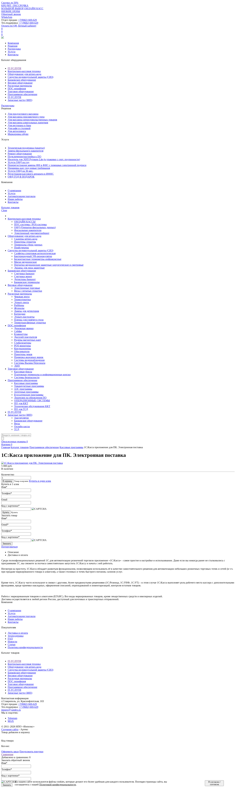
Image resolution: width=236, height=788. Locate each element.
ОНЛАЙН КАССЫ (24, 221)
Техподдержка (15, 635)
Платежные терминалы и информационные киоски (42, 374)
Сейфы (18, 331)
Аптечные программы (26, 391)
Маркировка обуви (18, 134)
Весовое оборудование (20, 82)
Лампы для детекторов (26, 311)
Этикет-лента (21, 302)
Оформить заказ (10, 751)
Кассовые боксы (23, 371)
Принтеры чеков (23, 354)
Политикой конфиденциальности (57, 784)
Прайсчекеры (21, 247)
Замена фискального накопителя (25, 150)
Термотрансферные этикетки (30, 322)
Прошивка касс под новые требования (29, 168)
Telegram (12, 718)
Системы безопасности (26, 377)
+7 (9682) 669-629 (28, 22)
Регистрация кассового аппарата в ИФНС (31, 173)
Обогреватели (22, 351)
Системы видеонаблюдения (29, 360)
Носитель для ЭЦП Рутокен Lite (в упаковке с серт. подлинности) (44, 159)
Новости (12, 641)
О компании (14, 190)
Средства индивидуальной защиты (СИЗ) (30, 77)
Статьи (11, 644)
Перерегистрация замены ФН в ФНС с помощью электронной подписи (47, 165)
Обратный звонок (11, 14)
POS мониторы (22, 345)
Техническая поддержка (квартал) (26, 148)
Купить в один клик (40, 481)
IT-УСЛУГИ (14, 68)
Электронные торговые (27, 288)
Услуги (11, 51)
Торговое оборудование (21, 91)
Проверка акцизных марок (28, 357)
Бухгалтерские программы (28, 394)
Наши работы (15, 199)
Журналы (19, 308)
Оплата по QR (9, 25)
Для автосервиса (17, 131)
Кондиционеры (22, 348)
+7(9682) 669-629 (27, 20)
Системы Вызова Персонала (29, 363)
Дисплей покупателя (25, 337)
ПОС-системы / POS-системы (30, 224)
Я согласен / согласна (214, 783)
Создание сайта (9, 729)
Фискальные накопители (27, 230)
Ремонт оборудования (20, 153)
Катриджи (19, 314)
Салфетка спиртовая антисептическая (35, 253)
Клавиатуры (21, 334)
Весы (17, 423)
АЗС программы (23, 389)
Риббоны (19, 305)
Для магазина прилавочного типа (26, 116)
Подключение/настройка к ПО (24, 156)
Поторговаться (9, 546)
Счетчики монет (23, 276)
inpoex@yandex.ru (11, 709)
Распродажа (14, 48)
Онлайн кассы (22, 426)
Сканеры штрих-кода (25, 239)
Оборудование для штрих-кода (24, 74)
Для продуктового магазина (23, 114)
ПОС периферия (17, 88)
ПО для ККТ (21, 403)
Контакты (13, 54)
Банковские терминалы (27, 282)
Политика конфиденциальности (25, 647)
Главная (5, 447)
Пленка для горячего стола (29, 319)
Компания (13, 43)
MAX (11, 721)
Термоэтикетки (22, 299)
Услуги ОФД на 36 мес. (20, 171)
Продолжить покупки (31, 751)
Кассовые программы (26, 383)
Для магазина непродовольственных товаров (32, 119)
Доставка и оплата (18, 633)
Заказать (7, 543)
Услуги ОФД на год (18, 162)
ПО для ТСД (21, 409)
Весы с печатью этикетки (28, 290)
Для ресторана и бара (19, 125)
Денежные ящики (24, 328)
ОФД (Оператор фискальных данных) (35, 227)
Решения (12, 46)
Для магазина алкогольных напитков (28, 122)
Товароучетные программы (29, 386)
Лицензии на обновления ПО (30, 397)
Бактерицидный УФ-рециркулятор (33, 256)
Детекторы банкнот (25, 279)
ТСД (16, 429)
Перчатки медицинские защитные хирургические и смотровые (48, 265)
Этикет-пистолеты (24, 316)
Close (4, 210)
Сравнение (7, 754)
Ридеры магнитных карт (27, 340)
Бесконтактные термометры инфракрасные (37, 259)
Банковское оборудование (22, 80)
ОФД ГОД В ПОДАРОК (21, 176)
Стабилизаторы (22, 342)
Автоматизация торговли (21, 196)
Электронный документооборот (31, 233)
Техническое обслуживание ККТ (32, 406)
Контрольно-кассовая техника (24, 71)
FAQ (10, 638)
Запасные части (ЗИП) (20, 100)
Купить (6, 512)
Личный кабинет (27, 25)
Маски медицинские (25, 262)
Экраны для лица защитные (29, 267)
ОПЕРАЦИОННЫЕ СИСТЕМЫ (32, 400)
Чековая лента (22, 296)
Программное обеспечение (22, 94)
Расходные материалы (20, 85)
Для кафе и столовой (19, 128)
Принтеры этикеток (25, 241)
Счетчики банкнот (24, 273)
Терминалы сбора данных (28, 244)
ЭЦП (17, 366)
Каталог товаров (20, 447)
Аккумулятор (21, 417)
